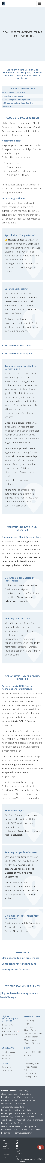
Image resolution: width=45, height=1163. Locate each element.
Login (26, 1023)
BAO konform (9, 1028)
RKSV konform (9, 1025)
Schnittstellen (30, 1073)
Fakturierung (23, 1090)
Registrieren (29, 1027)
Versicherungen (8, 1120)
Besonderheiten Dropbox (18, 353)
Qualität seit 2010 (10, 1035)
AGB (18, 1156)
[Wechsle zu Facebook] (17, 1143)
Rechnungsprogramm (23, 1133)
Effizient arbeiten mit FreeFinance (20, 957)
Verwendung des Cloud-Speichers (16, 99)
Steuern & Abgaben (9, 1094)
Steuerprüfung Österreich (16, 969)
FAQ (26, 1060)
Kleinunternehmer (28, 1100)
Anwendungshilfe (31, 1063)
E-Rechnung (6, 1133)
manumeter (7, 1055)
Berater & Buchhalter (33, 1033)
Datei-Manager (8, 997)
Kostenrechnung (35, 1113)
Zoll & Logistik (20, 1123)
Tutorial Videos (30, 1067)
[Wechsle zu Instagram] (17, 1140)
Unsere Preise (30, 1030)
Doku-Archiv (7, 1070)
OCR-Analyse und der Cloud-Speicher (17, 103)
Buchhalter (20, 1103)
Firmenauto (38, 1120)
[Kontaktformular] (17, 1148)
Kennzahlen (6, 1129)
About (18, 1153)
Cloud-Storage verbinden (12, 96)
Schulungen (29, 1070)
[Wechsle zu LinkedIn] (17, 1146)
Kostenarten (20, 1113)
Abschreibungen (24, 1120)
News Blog (29, 1020)
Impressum (21, 1161)
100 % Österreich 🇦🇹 (11, 1031)
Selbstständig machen (10, 1116)
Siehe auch (6, 106)
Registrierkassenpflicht (10, 1110)
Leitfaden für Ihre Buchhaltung (19, 963)
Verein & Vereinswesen (11, 1126)
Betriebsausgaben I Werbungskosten (17, 1097)
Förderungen (6, 1113)
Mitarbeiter (27, 1110)
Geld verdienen (35, 1129)
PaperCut (6, 1058)
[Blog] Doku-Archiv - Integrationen (19, 993)
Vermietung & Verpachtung (12, 1107)
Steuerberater (7, 1103)
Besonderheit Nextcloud (17, 345)
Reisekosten (7, 1067)
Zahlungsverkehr (30, 1126)
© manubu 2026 (6, 1143)
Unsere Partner (31, 1040)
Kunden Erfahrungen (33, 1043)
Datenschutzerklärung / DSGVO (29, 1159)
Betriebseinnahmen (9, 1100)
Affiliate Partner (31, 1036)
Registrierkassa (8, 1052)
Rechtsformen (28, 1116)
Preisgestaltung (20, 1129)
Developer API (30, 1076)
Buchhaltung (25, 1094)
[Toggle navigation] (39, 3)
